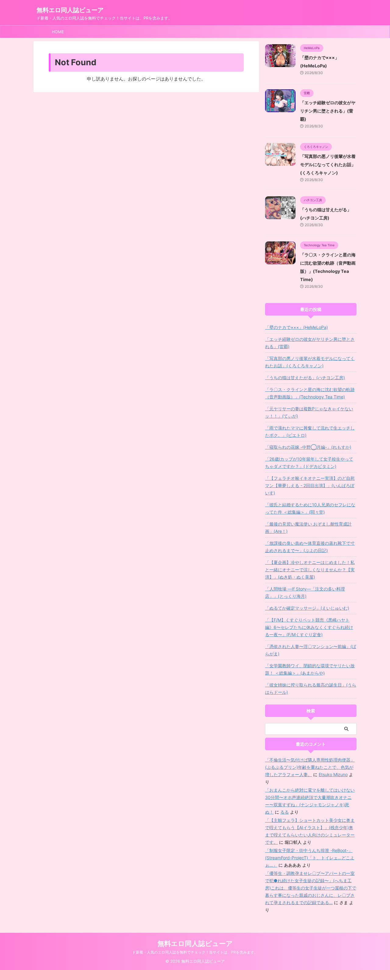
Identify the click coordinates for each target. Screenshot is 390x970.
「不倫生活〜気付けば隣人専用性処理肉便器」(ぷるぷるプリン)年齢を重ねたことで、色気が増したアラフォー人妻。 (310, 767)
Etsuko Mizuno (333, 774)
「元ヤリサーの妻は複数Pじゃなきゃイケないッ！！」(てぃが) (309, 412)
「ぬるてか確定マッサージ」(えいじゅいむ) (307, 608)
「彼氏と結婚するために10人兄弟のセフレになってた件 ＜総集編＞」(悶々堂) (310, 508)
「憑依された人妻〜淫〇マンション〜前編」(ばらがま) (310, 650)
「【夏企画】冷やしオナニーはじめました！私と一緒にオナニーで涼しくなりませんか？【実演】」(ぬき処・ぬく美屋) (310, 570)
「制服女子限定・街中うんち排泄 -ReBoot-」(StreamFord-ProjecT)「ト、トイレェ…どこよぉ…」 (309, 858)
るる (284, 812)
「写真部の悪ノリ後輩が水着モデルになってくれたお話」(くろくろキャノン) (328, 164)
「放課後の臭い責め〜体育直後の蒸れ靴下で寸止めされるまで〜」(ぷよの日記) (310, 546)
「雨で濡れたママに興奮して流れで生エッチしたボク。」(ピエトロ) (310, 431)
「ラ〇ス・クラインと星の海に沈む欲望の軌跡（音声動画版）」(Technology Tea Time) (310, 393)
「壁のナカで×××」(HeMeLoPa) (296, 327)
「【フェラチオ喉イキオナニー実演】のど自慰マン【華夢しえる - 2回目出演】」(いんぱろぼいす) (310, 485)
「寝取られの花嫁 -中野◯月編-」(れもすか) (308, 447)
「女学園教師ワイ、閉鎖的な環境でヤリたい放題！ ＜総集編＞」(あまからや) (310, 669)
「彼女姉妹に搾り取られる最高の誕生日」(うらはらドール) (310, 688)
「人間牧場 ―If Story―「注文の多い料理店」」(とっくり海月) (305, 592)
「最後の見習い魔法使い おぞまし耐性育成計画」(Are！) (308, 527)
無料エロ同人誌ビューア (70, 10)
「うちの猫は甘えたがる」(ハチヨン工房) (305, 377)
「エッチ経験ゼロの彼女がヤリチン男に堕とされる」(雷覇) (328, 111)
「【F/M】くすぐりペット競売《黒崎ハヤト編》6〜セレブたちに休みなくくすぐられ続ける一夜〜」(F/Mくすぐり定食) (309, 627)
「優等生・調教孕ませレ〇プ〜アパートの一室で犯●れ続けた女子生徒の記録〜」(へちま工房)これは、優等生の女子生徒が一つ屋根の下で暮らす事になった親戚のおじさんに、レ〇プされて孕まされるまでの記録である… (310, 888)
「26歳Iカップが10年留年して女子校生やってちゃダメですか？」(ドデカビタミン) (309, 462)
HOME (58, 31)
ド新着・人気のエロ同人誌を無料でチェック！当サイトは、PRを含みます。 (195, 952)
